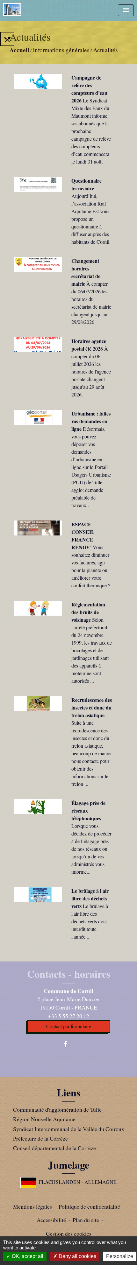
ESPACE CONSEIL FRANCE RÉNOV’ (83, 536)
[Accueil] (12, 9)
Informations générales (61, 50)
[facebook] (68, 1044)
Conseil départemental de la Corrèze (54, 1148)
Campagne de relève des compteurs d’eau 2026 (89, 89)
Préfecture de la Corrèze (40, 1138)
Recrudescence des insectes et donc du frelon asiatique (91, 707)
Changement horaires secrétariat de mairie (85, 272)
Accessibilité (51, 1220)
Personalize (119, 1256)
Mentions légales (32, 1206)
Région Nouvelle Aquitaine (44, 1119)
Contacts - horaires (68, 974)
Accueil (19, 49)
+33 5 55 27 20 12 (68, 1016)
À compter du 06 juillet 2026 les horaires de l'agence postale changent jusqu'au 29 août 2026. (91, 371)
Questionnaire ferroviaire (86, 184)
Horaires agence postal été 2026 (88, 344)
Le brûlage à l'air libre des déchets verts (90, 898)
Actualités (105, 50)
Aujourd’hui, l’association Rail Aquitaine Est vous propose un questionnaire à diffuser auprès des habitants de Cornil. (91, 218)
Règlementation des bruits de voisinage (88, 612)
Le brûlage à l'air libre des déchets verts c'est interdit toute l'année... (89, 921)
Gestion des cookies (68, 1233)
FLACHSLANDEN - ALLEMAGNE (78, 1181)
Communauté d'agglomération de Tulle (57, 1109)
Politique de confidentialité (89, 1206)
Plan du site (86, 1220)
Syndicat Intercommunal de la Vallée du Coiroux (68, 1129)
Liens (68, 1093)
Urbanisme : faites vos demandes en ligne (91, 421)
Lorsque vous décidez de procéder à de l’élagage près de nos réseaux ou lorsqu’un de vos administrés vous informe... (91, 848)
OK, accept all (27, 1256)
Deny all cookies (76, 1256)
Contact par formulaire (68, 1026)
